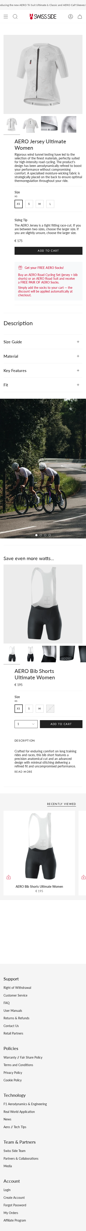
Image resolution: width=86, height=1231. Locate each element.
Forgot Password (15, 1205)
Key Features (15, 370)
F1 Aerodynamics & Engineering (25, 1104)
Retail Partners (13, 1033)
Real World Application (19, 1112)
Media (8, 1166)
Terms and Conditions (18, 1065)
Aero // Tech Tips (15, 1127)
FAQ (6, 1003)
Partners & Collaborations (21, 1158)
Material (11, 356)
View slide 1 (36, 535)
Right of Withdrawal (17, 987)
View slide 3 (45, 535)
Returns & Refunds (16, 1018)
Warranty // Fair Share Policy (23, 1057)
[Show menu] (5, 16)
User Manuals (13, 1010)
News (7, 1119)
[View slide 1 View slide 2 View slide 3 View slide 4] (43, 468)
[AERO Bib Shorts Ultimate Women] (39, 846)
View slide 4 (50, 535)
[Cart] (79, 16)
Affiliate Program (15, 1220)
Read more (24, 771)
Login (7, 1190)
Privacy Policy (13, 1072)
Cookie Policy (13, 1080)
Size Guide (13, 341)
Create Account (14, 1197)
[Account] (70, 16)
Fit (6, 384)
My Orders (11, 1213)
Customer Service (15, 995)
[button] (15, 16)
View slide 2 (41, 535)
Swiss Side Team (15, 1151)
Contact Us (11, 1026)
